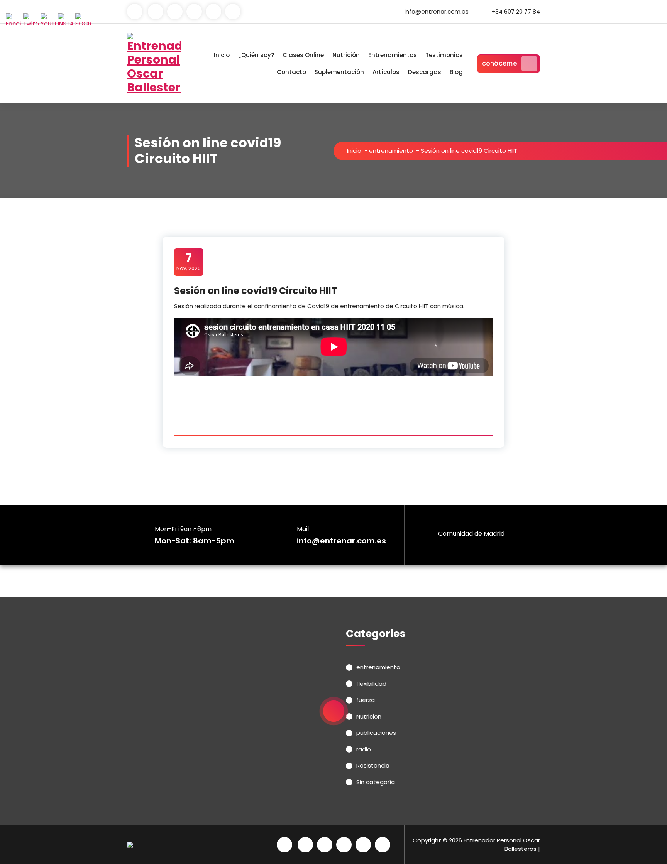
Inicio (222, 55)
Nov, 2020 (188, 261)
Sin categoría (375, 782)
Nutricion (368, 716)
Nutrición (346, 55)
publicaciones (376, 733)
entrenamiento (391, 151)
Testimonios (444, 55)
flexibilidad (371, 684)
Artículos (386, 72)
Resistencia (372, 765)
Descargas (424, 72)
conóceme (499, 63)
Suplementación (339, 72)
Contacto (291, 72)
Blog (456, 72)
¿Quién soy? (256, 55)
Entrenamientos (392, 55)
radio (363, 749)
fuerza (365, 700)
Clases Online (303, 55)
